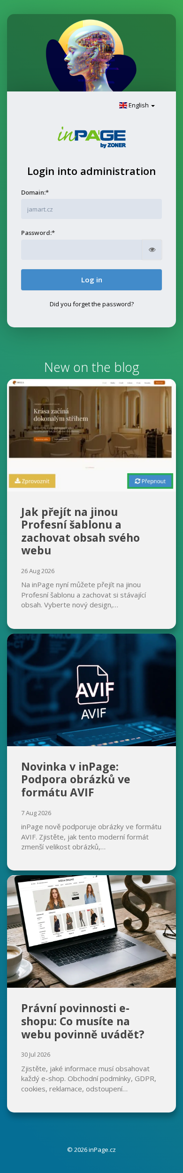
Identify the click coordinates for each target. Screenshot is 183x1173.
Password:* (38, 232)
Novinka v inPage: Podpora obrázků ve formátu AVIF (75, 779)
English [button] (138, 105)
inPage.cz (102, 1149)
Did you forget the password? (92, 304)
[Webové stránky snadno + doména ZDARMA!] (91, 136)
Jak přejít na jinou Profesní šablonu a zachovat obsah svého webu (80, 531)
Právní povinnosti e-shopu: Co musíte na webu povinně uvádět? (83, 1020)
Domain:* (35, 192)
